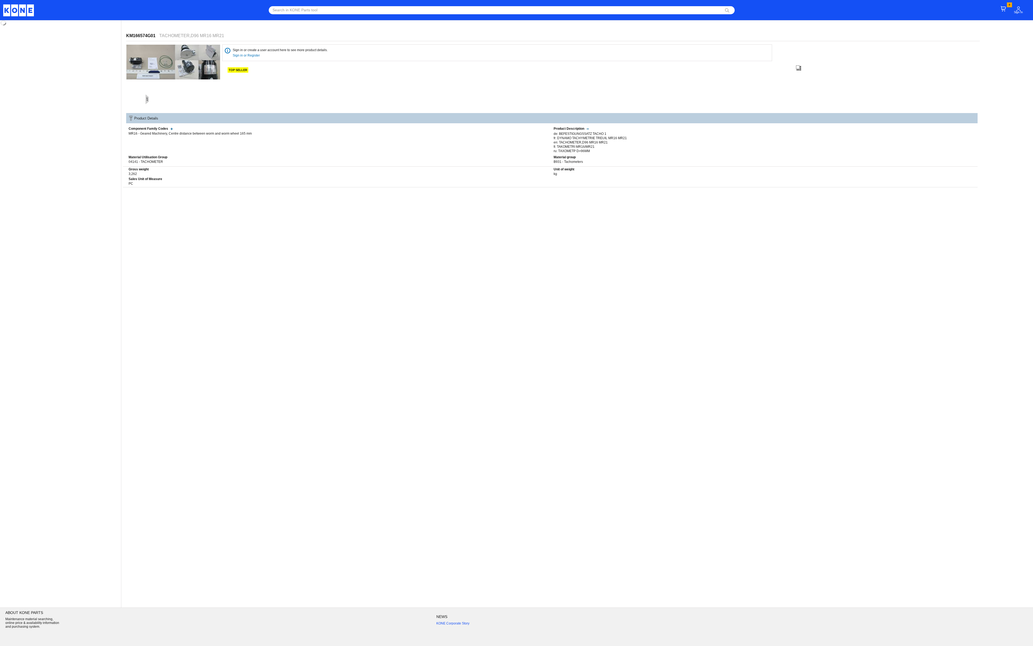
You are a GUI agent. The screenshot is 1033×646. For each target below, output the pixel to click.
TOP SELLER (238, 70)
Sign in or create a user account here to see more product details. (280, 50)
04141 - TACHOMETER (146, 162)
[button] (1018, 8)
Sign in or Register (247, 55)
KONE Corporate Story (452, 623)
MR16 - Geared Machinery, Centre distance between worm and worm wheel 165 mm (190, 133)
